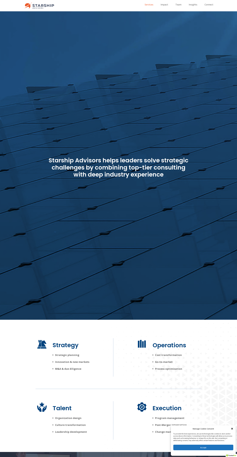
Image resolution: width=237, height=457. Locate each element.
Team (178, 4)
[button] (232, 428)
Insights (193, 4)
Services (149, 4)
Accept (203, 447)
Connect (209, 4)
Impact (164, 4)
